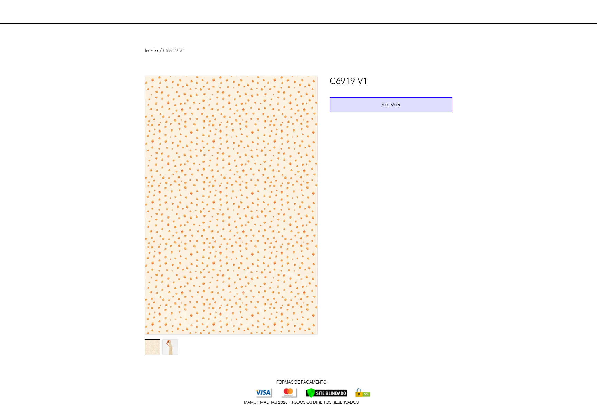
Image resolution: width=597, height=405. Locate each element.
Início (151, 50)
